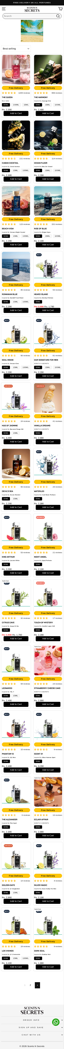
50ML (6, 105)
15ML (26, 105)
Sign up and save (31, 1027)
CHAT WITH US (31, 1035)
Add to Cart (16, 113)
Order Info (31, 1020)
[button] (9, 93)
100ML (16, 105)
